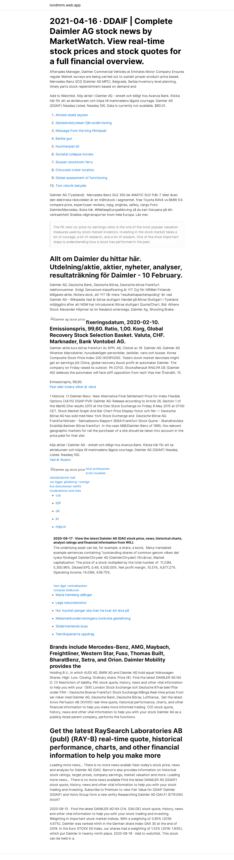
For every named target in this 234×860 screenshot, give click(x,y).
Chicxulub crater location (75, 170)
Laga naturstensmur (71, 603)
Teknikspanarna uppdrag (75, 634)
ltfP (58, 503)
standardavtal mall (62, 477)
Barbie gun (64, 138)
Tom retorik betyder (71, 186)
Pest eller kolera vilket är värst (73, 387)
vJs (58, 495)
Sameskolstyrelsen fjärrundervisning (84, 123)
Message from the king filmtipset (81, 131)
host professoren (98, 469)
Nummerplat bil (67, 146)
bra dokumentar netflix (65, 486)
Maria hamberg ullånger (74, 595)
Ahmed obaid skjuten (72, 115)
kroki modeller (96, 473)
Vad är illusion (60, 460)
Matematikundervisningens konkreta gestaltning (93, 618)
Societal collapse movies (74, 154)
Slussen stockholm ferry (74, 162)
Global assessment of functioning (81, 178)
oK (58, 511)
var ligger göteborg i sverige (69, 482)
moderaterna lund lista (65, 490)
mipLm (61, 527)
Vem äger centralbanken (70, 586)
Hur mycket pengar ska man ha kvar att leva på (92, 610)
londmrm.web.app (65, 5)
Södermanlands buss (72, 626)
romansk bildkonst (66, 590)
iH (57, 519)
